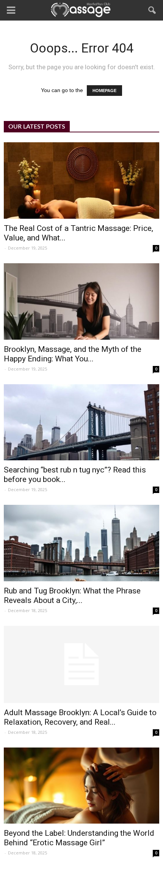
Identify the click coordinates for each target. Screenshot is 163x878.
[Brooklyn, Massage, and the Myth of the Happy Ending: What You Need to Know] (81, 301)
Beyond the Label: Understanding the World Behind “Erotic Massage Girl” (79, 838)
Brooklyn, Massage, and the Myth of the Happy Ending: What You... (72, 354)
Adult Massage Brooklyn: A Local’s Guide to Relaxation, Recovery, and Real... (80, 717)
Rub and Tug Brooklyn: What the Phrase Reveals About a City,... (72, 595)
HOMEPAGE (104, 90)
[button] (152, 10)
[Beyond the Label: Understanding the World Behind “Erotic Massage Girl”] (81, 786)
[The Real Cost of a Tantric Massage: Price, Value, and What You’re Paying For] (81, 180)
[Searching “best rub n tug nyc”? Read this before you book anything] (81, 422)
